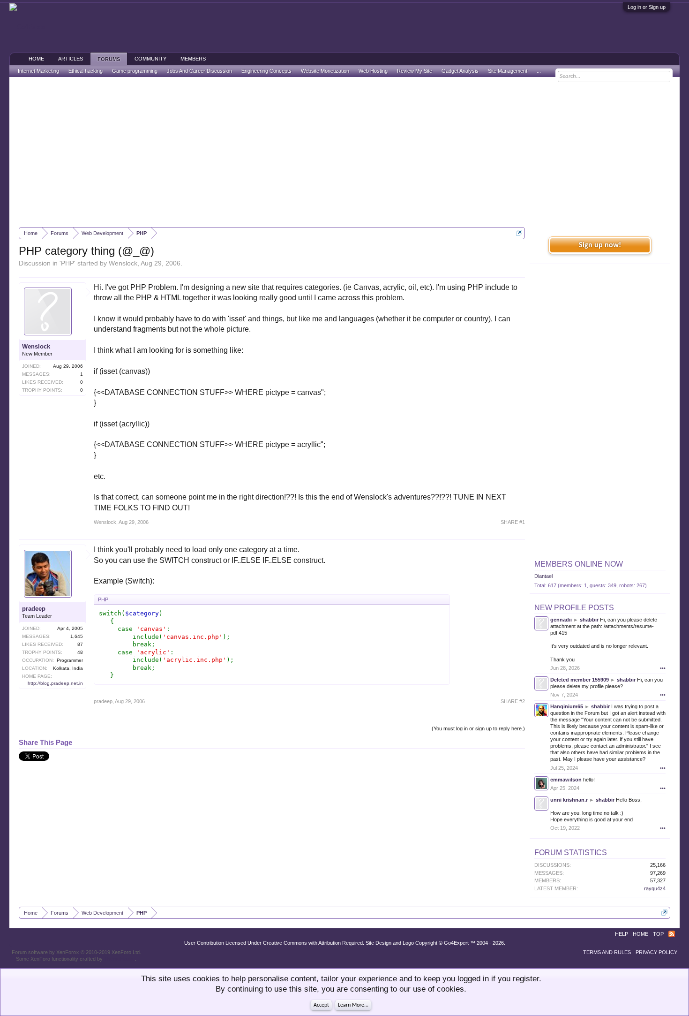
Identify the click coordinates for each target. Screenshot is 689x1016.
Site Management (507, 71)
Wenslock (123, 263)
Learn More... (353, 1005)
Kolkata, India (68, 668)
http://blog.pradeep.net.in (55, 683)
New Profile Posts (574, 608)
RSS (671, 934)
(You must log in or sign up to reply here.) (478, 728)
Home (36, 58)
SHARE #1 (513, 522)
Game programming (134, 71)
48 (80, 652)
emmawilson (566, 779)
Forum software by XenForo (76, 952)
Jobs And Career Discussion (199, 71)
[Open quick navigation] (519, 233)
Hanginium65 (566, 706)
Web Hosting (373, 71)
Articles (70, 58)
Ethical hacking (85, 71)
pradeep (33, 608)
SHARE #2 (513, 701)
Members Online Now (578, 564)
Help (621, 934)
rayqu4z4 (655, 888)
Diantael (543, 576)
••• (663, 668)
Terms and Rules (607, 952)
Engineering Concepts (266, 71)
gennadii (561, 619)
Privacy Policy (656, 952)
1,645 (76, 636)
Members (193, 58)
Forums (108, 59)
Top (658, 934)
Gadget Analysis (460, 71)
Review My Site (414, 71)
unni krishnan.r (569, 800)
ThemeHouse (119, 959)
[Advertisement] (344, 152)
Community (150, 58)
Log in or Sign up (647, 7)
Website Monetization (325, 71)
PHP (67, 263)
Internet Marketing (38, 71)
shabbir (589, 619)
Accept (321, 1005)
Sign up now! (600, 245)
